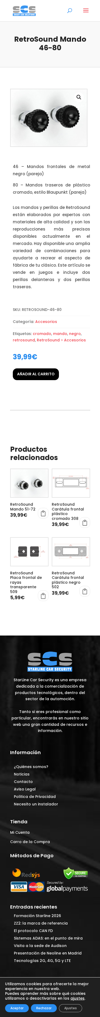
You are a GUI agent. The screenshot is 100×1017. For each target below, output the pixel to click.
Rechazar (43, 1008)
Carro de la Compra (30, 841)
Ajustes (70, 1008)
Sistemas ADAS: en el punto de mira (48, 938)
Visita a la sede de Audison (40, 945)
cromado (42, 333)
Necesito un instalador (36, 804)
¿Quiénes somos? (31, 766)
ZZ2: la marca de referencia (41, 923)
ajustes (77, 998)
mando (60, 333)
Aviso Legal (25, 789)
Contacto (23, 781)
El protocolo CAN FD (33, 930)
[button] (79, 97)
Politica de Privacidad (35, 796)
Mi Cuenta (20, 832)
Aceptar (16, 1008)
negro (75, 333)
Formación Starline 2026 (37, 915)
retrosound (24, 340)
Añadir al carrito (36, 374)
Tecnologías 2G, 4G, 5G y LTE (42, 960)
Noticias (22, 774)
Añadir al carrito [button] (43, 513)
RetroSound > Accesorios (61, 340)
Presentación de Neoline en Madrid (48, 953)
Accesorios (46, 321)
